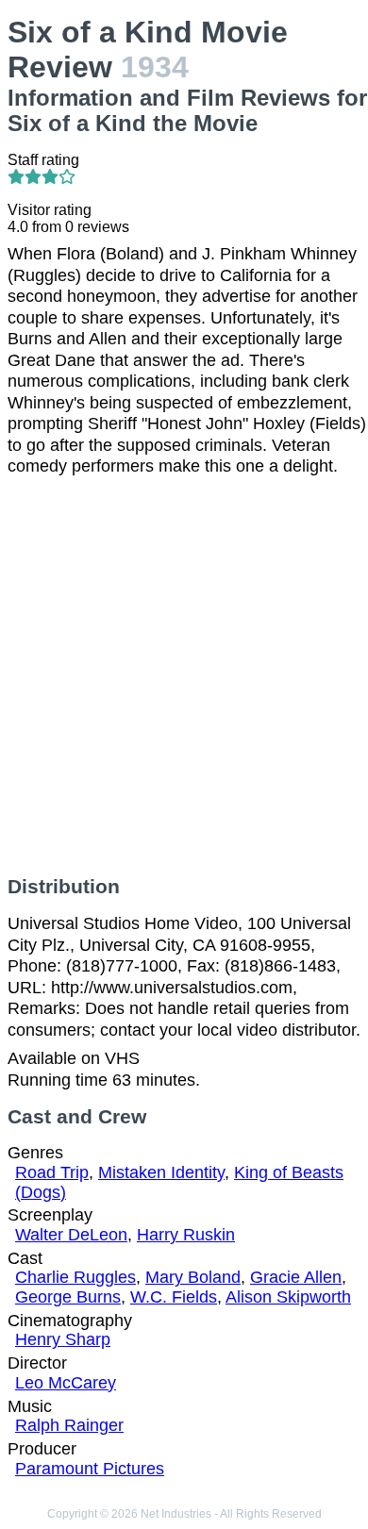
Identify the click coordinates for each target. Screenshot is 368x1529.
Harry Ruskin (186, 1234)
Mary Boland (193, 1277)
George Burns (68, 1297)
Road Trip (52, 1172)
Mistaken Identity (161, 1172)
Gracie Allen (296, 1277)
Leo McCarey (65, 1382)
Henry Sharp (62, 1339)
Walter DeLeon (71, 1234)
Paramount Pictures (89, 1468)
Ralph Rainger (69, 1425)
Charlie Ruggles (75, 1277)
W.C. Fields (173, 1297)
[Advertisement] (184, 676)
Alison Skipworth (288, 1297)
